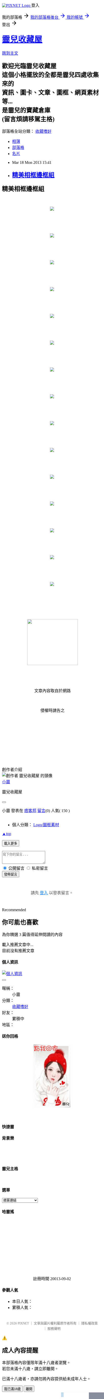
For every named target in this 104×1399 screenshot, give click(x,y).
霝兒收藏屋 (22, 39)
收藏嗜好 (43, 131)
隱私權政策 (89, 1323)
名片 (16, 153)
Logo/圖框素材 (46, 825)
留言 (41, 810)
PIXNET (23, 1323)
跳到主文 (10, 53)
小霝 (6, 782)
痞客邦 (30, 810)
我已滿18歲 (12, 1389)
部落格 (18, 147)
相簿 (16, 141)
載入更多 (10, 843)
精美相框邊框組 (33, 175)
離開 (29, 1389)
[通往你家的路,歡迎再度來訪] (52, 1106)
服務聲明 (54, 1328)
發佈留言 (10, 874)
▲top (6, 834)
